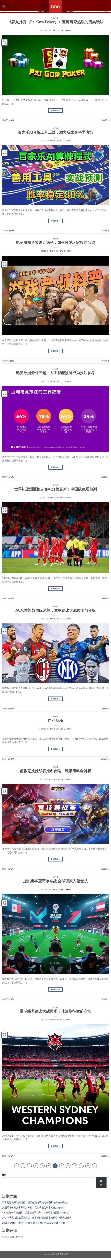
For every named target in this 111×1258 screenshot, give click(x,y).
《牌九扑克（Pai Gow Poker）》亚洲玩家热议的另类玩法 (55, 22)
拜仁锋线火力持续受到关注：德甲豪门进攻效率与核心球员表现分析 (37, 1218)
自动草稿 (55, 720)
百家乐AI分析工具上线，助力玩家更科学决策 (55, 132)
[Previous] (16, 1165)
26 (88, 1166)
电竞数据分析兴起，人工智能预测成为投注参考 (55, 373)
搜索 (4, 1175)
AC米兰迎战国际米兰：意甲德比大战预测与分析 (55, 610)
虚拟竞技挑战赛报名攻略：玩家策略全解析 (55, 771)
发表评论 (105, 120)
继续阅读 (55, 110)
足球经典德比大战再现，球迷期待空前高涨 (55, 1011)
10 (74, 1166)
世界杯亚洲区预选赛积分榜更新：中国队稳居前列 (55, 489)
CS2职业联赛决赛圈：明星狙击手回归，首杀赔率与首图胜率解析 (35, 1212)
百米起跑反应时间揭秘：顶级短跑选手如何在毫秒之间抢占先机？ (35, 1202)
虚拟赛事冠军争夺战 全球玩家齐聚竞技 (55, 881)
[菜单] (4, 6)
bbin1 (68, 30)
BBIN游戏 (64, 1254)
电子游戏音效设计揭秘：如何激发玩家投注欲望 (55, 243)
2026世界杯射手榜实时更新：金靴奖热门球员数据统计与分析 (33, 1223)
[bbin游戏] (55, 6)
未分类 (55, 18)
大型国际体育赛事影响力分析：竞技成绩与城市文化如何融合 (33, 1207)
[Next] (94, 1165)
